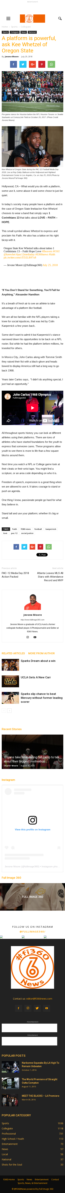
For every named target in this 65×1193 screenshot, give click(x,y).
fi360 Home (9, 1179)
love (5, 533)
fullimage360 (31, 866)
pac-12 (14, 533)
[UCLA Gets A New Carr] (10, 681)
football (38, 529)
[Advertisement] (32, 8)
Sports (5, 32)
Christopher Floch (48, 765)
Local (5, 1154)
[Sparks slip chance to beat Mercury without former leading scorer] (10, 698)
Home (5, 26)
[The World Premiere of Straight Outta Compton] (10, 1083)
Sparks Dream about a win (38, 661)
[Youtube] (36, 637)
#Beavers (47, 251)
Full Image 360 (11, 877)
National (32, 32)
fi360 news (26, 529)
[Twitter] (37, 1008)
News (23, 32)
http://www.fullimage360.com (32, 620)
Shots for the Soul (12, 1164)
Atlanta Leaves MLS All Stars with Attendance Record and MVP (50, 577)
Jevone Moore (12, 56)
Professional (9, 1133)
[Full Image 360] (32, 897)
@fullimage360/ (32, 931)
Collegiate (15, 32)
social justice (27, 533)
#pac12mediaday (25, 254)
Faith (14, 529)
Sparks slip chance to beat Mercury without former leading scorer (42, 697)
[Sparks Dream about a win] (10, 665)
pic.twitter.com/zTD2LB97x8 (20, 257)
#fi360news (41, 254)
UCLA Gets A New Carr (36, 677)
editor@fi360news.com (39, 998)
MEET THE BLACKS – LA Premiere (40, 1095)
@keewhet (9, 254)
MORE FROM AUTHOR (41, 653)
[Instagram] (29, 637)
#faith (52, 254)
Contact (55, 1179)
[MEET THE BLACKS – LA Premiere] (10, 1100)
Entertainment (10, 1144)
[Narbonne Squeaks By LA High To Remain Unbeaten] (10, 1067)
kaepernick (51, 529)
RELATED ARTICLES (13, 653)
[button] (60, 18)
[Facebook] (18, 1008)
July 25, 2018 (50, 265)
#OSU (56, 251)
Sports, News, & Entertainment (32, 1183)
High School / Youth (13, 1138)
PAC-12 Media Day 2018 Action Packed (15, 575)
